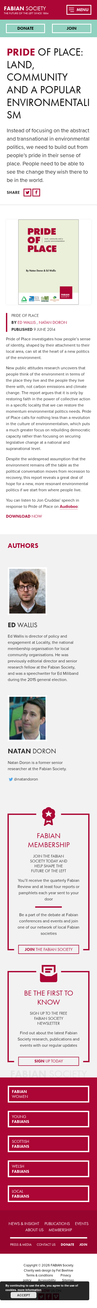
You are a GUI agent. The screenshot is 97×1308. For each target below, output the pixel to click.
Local (20, 1194)
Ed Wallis (27, 322)
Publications (57, 1223)
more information (29, 1290)
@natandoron (26, 779)
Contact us (46, 1244)
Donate (25, 28)
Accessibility (47, 1280)
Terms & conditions (39, 1275)
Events (81, 1223)
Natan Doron (53, 322)
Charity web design (37, 1270)
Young (20, 1119)
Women (20, 1094)
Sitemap (68, 1280)
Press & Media (21, 1244)
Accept (23, 1295)
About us (34, 1229)
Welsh (20, 1169)
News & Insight (24, 1223)
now (24, 516)
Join (72, 28)
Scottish (20, 1144)
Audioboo (69, 506)
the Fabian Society (48, 949)
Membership (60, 1229)
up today (48, 1061)
